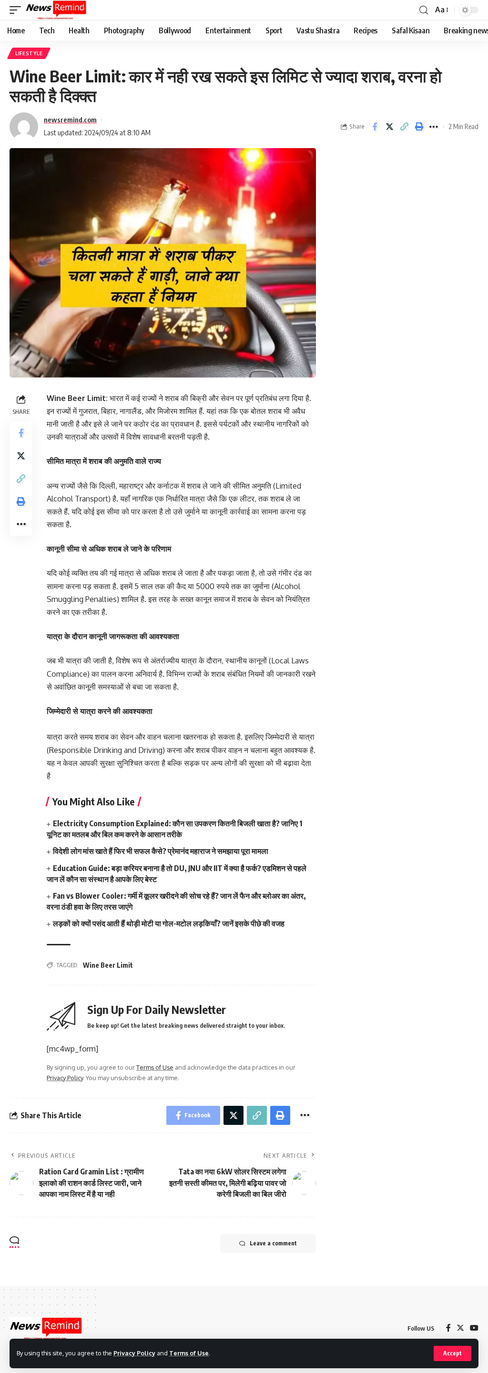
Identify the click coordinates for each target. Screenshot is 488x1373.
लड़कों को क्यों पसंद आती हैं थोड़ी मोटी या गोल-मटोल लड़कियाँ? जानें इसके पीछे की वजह (169, 923)
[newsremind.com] (56, 10)
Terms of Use (189, 1353)
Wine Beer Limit (108, 965)
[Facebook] (448, 1328)
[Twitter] (460, 1328)
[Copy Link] (404, 126)
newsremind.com (70, 119)
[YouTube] (474, 1328)
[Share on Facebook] (374, 126)
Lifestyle (28, 53)
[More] (433, 126)
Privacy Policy (134, 1353)
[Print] (419, 126)
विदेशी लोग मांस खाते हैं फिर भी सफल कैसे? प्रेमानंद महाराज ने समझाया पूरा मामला (160, 851)
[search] (423, 10)
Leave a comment (273, 1243)
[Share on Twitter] (389, 126)
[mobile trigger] (18, 10)
